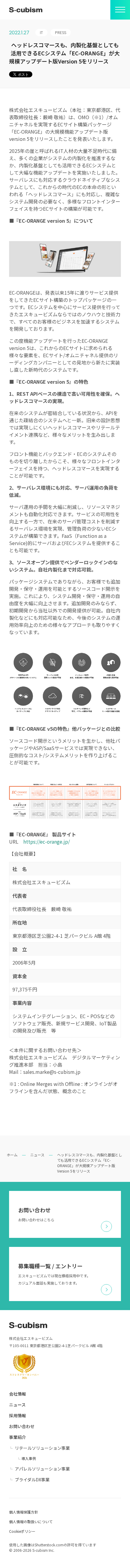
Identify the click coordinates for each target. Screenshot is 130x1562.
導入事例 (28, 1458)
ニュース (37, 1154)
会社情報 (17, 1394)
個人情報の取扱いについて (31, 1521)
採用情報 (17, 1415)
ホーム (12, 1154)
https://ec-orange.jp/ (46, 841)
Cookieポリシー (22, 1531)
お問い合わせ (21, 1426)
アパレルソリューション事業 (42, 1469)
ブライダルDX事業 (32, 1480)
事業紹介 (17, 1437)
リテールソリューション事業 (42, 1448)
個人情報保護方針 (23, 1511)
